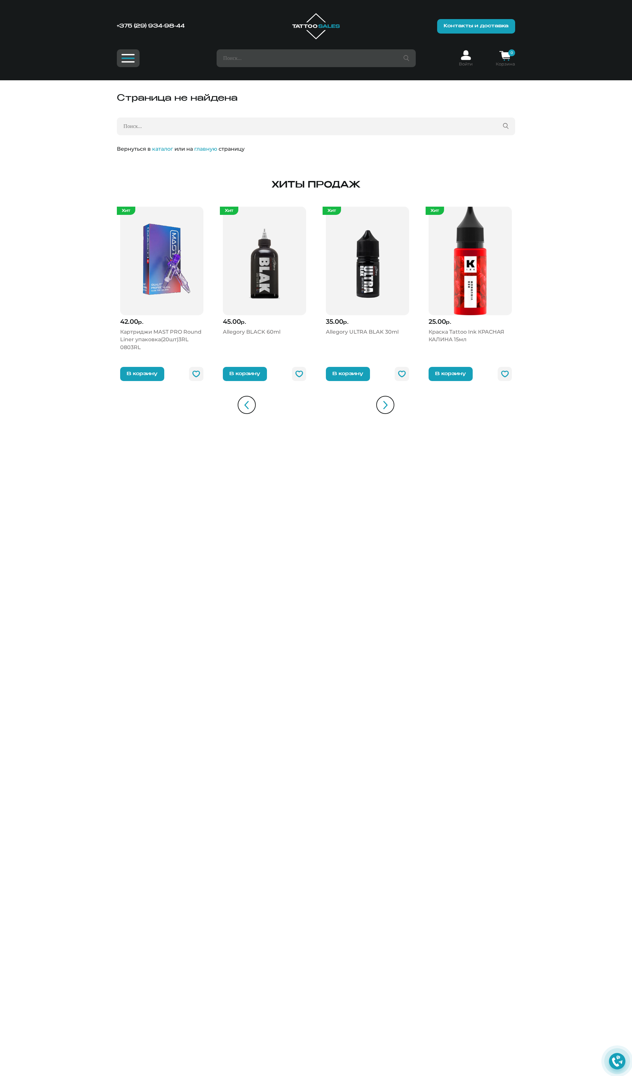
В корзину (142, 373)
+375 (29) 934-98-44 (151, 26)
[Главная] (316, 26)
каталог (162, 149)
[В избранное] (196, 374)
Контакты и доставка (476, 26)
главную (205, 149)
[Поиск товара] (406, 58)
